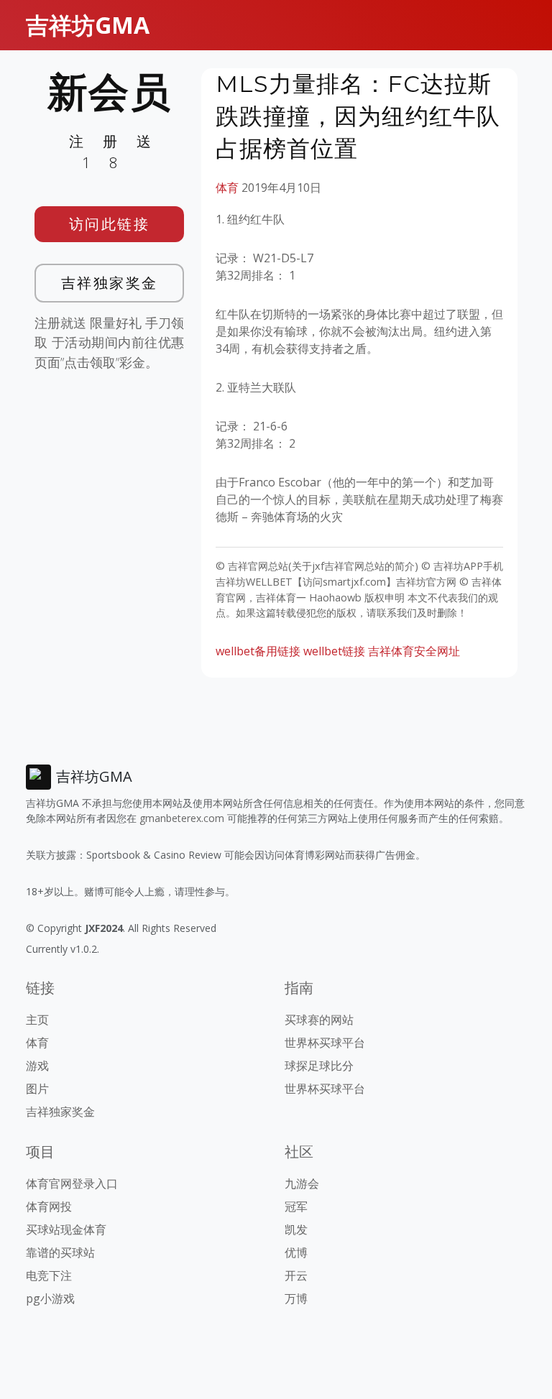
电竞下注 (49, 1275)
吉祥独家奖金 (109, 282)
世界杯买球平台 (325, 1043)
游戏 (37, 1066)
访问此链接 (109, 224)
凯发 (296, 1229)
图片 (37, 1088)
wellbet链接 (334, 651)
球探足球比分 (319, 1066)
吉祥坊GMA (88, 24)
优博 (296, 1252)
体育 (227, 187)
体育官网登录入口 (72, 1183)
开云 (296, 1275)
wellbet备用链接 (258, 651)
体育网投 (49, 1206)
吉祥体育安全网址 (414, 651)
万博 (296, 1298)
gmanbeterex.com (181, 818)
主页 (37, 1020)
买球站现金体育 (66, 1229)
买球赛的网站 (319, 1020)
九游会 (302, 1183)
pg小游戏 (50, 1298)
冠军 (296, 1206)
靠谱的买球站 (60, 1252)
